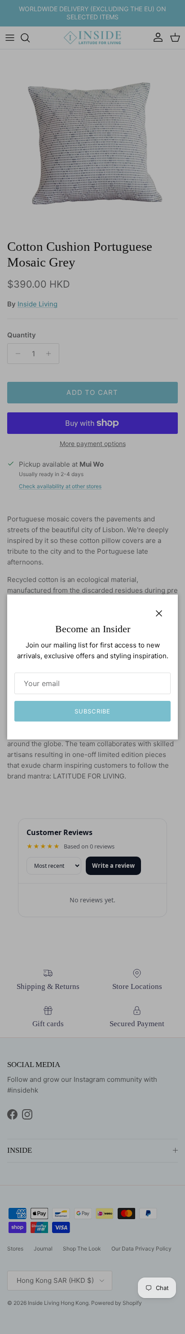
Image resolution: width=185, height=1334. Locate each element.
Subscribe (92, 711)
